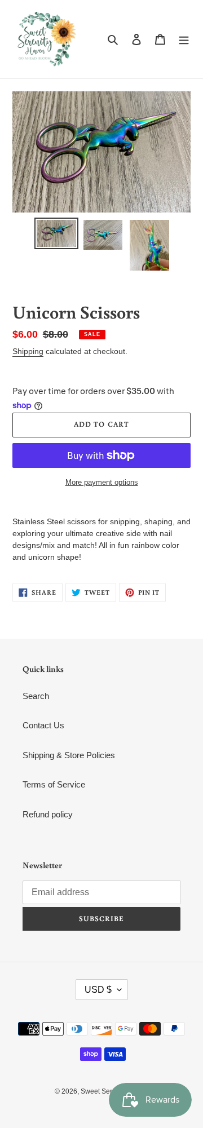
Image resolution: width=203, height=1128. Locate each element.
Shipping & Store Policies (69, 755)
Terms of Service (54, 784)
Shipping (27, 351)
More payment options (101, 482)
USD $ (98, 989)
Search (36, 696)
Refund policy (48, 814)
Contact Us (43, 725)
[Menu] (184, 39)
